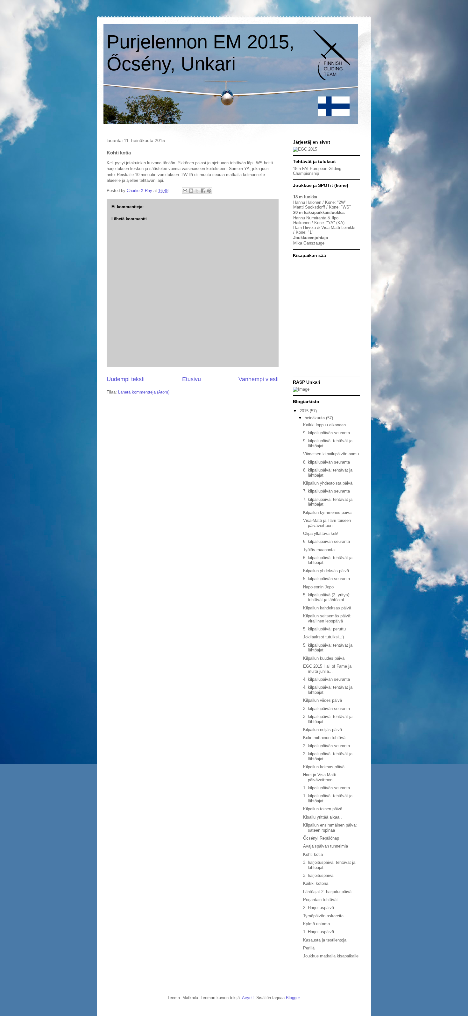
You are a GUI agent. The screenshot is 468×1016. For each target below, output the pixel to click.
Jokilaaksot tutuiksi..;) (323, 637)
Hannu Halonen (307, 202)
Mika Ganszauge (308, 243)
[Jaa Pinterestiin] (209, 191)
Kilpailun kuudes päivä (323, 658)
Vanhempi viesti (258, 379)
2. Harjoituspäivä (318, 907)
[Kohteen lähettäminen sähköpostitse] (185, 191)
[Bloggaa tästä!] (191, 191)
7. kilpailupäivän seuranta (326, 491)
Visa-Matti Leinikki (338, 227)
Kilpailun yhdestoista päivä (327, 483)
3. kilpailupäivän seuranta (326, 708)
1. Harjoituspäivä (318, 931)
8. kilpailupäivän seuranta (326, 462)
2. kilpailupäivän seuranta (326, 745)
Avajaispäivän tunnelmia (325, 846)
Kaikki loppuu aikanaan (324, 425)
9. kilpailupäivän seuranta (326, 432)
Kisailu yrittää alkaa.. (322, 817)
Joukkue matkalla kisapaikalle (330, 956)
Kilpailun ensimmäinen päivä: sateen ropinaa (330, 828)
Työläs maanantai (319, 549)
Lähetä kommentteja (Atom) (143, 392)
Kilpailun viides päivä (322, 700)
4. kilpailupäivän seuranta (326, 679)
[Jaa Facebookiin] (203, 191)
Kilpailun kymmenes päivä (327, 512)
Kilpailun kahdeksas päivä (327, 608)
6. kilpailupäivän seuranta (326, 541)
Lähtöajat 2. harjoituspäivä (327, 891)
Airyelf (248, 997)
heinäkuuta (315, 418)
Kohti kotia (313, 854)
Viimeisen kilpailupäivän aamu (331, 453)
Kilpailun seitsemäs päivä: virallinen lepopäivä (327, 618)
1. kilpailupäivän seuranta (326, 787)
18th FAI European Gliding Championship (317, 171)
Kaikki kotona (315, 883)
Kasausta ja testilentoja (324, 940)
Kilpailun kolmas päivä (323, 766)
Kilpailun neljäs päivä (322, 729)
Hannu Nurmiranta (309, 218)
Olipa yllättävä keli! (320, 533)
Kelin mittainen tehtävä (324, 737)
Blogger (293, 997)
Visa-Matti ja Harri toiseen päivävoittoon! (327, 523)
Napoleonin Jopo (318, 587)
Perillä (309, 948)
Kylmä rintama (316, 923)
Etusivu (191, 379)
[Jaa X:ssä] (197, 191)
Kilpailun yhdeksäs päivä (326, 570)
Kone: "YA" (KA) (329, 222)
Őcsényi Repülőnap (321, 838)
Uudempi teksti (126, 379)
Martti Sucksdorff (309, 207)
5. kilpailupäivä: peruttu (324, 629)
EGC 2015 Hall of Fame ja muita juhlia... (327, 669)
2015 (305, 411)
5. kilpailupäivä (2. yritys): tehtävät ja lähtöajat (327, 597)
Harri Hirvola (304, 227)
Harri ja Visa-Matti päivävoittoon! (319, 777)
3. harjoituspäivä (318, 875)
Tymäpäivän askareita (323, 915)
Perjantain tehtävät (320, 899)
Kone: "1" (304, 232)
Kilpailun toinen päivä (322, 808)
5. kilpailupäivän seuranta (326, 578)
